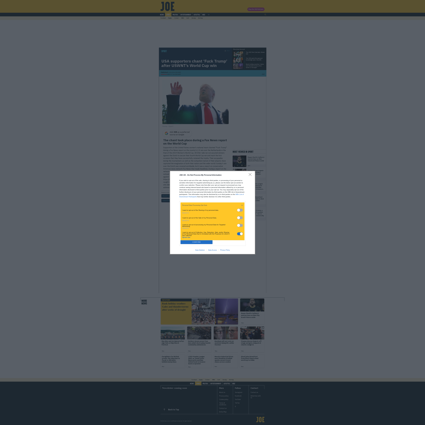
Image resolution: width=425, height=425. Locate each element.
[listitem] (212, 205)
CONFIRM (196, 242)
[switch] (240, 210)
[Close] (251, 175)
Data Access (212, 250)
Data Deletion (200, 250)
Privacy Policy (225, 250)
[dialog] (212, 212)
